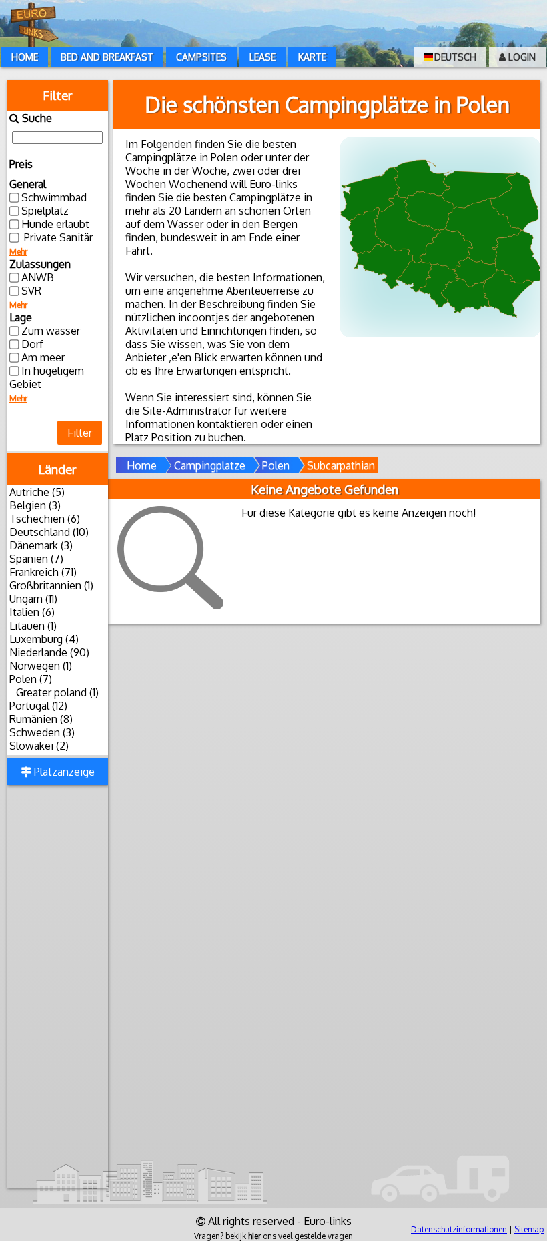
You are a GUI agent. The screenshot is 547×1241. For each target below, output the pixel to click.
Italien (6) (32, 612)
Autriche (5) (37, 492)
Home (24, 57)
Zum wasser (50, 330)
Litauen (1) (33, 625)
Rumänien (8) (41, 719)
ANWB (37, 277)
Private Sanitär (57, 237)
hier (254, 1236)
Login (521, 57)
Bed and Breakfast (107, 57)
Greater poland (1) (57, 692)
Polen (276, 465)
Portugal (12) (38, 705)
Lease (262, 57)
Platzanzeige (63, 771)
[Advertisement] (57, 988)
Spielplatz (45, 210)
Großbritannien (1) (51, 585)
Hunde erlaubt (55, 224)
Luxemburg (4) (44, 639)
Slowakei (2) (39, 745)
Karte (312, 57)
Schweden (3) (42, 732)
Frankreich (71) (43, 572)
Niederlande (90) (49, 652)
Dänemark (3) (41, 545)
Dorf (32, 344)
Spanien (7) (36, 558)
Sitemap (529, 1229)
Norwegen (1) (40, 665)
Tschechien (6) (44, 518)
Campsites (201, 57)
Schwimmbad (54, 197)
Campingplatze (209, 465)
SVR (31, 290)
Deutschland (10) (49, 532)
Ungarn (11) (33, 598)
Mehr (18, 252)
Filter (79, 432)
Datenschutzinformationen (459, 1229)
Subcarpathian (341, 465)
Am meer (43, 357)
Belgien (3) (35, 505)
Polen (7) (30, 679)
